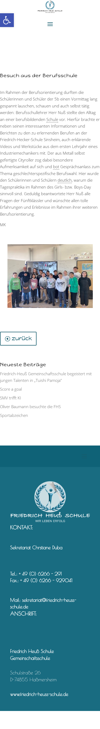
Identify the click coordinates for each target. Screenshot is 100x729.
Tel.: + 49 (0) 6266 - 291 (36, 574)
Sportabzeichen (14, 415)
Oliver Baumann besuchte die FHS (30, 406)
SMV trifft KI (10, 397)
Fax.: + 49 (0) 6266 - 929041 (41, 580)
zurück (22, 338)
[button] (7, 20)
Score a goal (11, 389)
